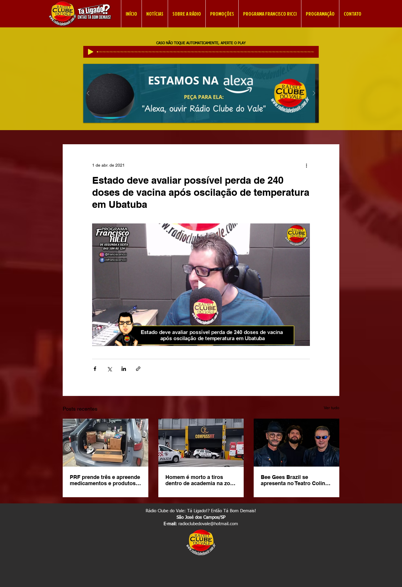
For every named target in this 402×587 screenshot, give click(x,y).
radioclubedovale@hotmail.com (208, 524)
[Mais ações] (306, 165)
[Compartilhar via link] (138, 369)
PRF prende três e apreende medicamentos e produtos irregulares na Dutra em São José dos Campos (105, 480)
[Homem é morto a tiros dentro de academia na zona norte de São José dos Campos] (201, 443)
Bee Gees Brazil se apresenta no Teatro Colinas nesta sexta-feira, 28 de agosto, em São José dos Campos (296, 480)
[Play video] (201, 284)
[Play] (90, 52)
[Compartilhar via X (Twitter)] (109, 369)
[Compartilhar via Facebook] (95, 369)
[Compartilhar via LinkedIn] (124, 369)
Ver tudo (331, 407)
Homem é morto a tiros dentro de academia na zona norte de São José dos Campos (200, 480)
